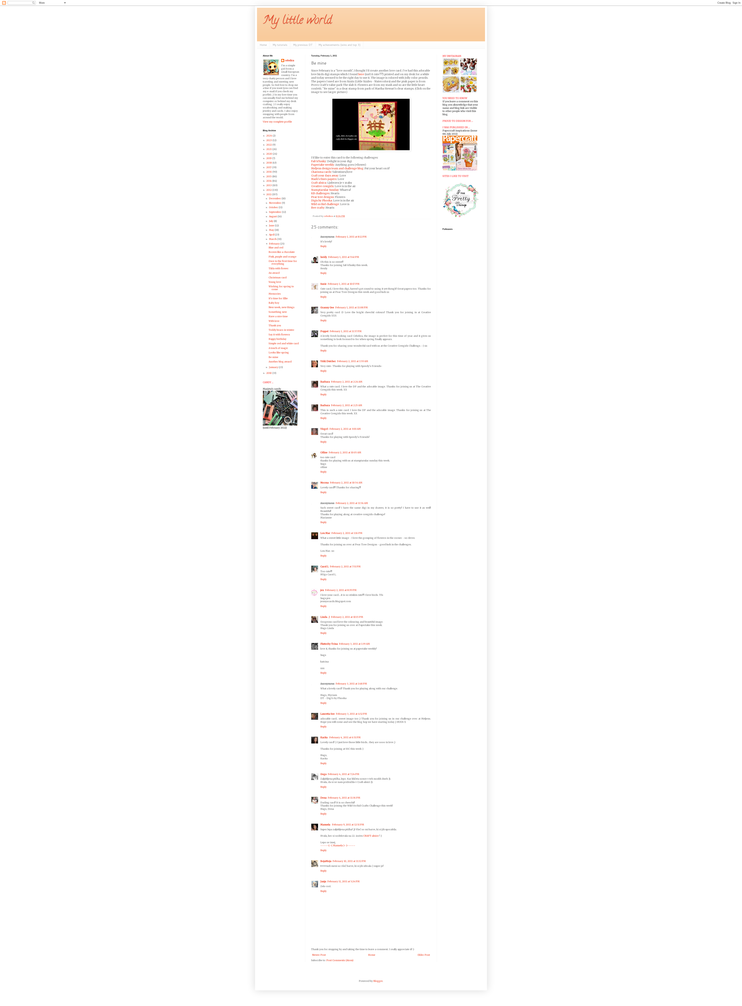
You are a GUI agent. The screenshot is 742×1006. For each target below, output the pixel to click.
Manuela (325, 824)
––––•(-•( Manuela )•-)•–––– (337, 845)
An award (274, 272)
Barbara (325, 381)
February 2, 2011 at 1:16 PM (346, 533)
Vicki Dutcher (328, 361)
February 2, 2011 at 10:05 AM (345, 452)
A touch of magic (278, 348)
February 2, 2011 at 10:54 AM (346, 482)
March (273, 239)
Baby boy (274, 302)
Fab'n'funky (318, 161)
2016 (269, 171)
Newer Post (319, 954)
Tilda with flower (278, 268)
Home (263, 45)
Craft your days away (324, 175)
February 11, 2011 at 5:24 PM (343, 881)
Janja (323, 881)
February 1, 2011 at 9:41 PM (343, 257)
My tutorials (280, 45)
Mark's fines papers (323, 179)
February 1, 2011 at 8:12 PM (351, 236)
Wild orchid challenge (325, 204)
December (275, 198)
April (272, 234)
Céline (324, 452)
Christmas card (278, 277)
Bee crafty (317, 207)
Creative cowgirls (322, 186)
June (272, 225)
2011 (269, 194)
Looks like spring (279, 352)
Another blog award (280, 361)
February (274, 243)
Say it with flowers (279, 334)
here (361, 74)
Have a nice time (278, 316)
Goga (323, 774)
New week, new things (281, 307)
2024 (269, 135)
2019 (269, 158)
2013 (269, 185)
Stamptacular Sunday (325, 190)
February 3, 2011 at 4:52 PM (351, 713)
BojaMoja (325, 861)
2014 (269, 180)
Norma (324, 482)
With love (274, 321)
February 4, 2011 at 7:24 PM (343, 774)
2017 (269, 167)
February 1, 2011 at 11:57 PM (346, 331)
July (271, 221)
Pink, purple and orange (282, 256)
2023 (269, 140)
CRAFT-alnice (371, 835)
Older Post (424, 954)
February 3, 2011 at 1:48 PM (351, 683)
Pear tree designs (322, 197)
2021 (269, 149)
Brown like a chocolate (282, 252)
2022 (269, 144)
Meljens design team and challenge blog (337, 168)
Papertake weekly (322, 164)
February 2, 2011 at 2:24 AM (346, 381)
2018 (269, 162)
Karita (324, 737)
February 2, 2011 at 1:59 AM (352, 361)
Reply (323, 246)
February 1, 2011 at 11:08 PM (351, 307)
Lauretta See (327, 713)
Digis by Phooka (321, 200)
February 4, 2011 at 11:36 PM (344, 797)
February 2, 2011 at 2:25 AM (346, 405)
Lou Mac (325, 533)
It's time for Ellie (278, 298)
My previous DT (303, 45)
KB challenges (320, 193)
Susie (323, 283)
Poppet (324, 331)
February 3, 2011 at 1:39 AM (354, 643)
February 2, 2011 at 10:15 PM (347, 617)
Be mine (273, 357)
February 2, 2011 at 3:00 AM (345, 428)
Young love (275, 281)
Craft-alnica (318, 182)
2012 (269, 189)
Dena (323, 797)
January (274, 367)
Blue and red (276, 247)
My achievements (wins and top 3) (339, 45)
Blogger (378, 981)
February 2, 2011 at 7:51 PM (345, 566)
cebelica (289, 60)
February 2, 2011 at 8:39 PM (341, 590)
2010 (269, 373)
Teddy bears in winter (281, 329)
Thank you (275, 325)
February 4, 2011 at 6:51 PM (345, 737)
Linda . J (325, 617)
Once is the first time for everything (283, 262)
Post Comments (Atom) (339, 960)
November (275, 202)
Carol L (324, 566)
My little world (297, 21)
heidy (323, 257)
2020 (269, 153)
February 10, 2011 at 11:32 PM (349, 861)
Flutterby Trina (329, 643)
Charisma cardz (321, 172)
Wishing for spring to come (281, 288)
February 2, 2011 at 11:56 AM (352, 503)
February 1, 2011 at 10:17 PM (343, 283)
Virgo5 (324, 428)
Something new (278, 311)
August (273, 216)
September (275, 212)
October (274, 207)
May (272, 229)
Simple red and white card (284, 343)
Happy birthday (277, 339)
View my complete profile (277, 121)
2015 (269, 176)
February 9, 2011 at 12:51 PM (348, 824)
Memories (275, 293)
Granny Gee (327, 307)
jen (322, 590)
